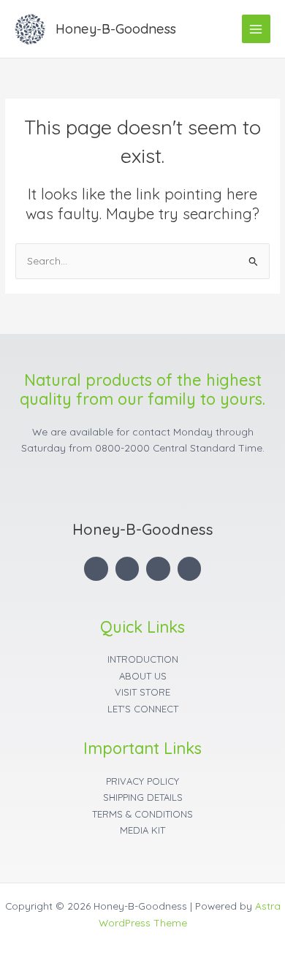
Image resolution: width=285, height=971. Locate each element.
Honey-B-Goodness (116, 28)
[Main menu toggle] (256, 29)
